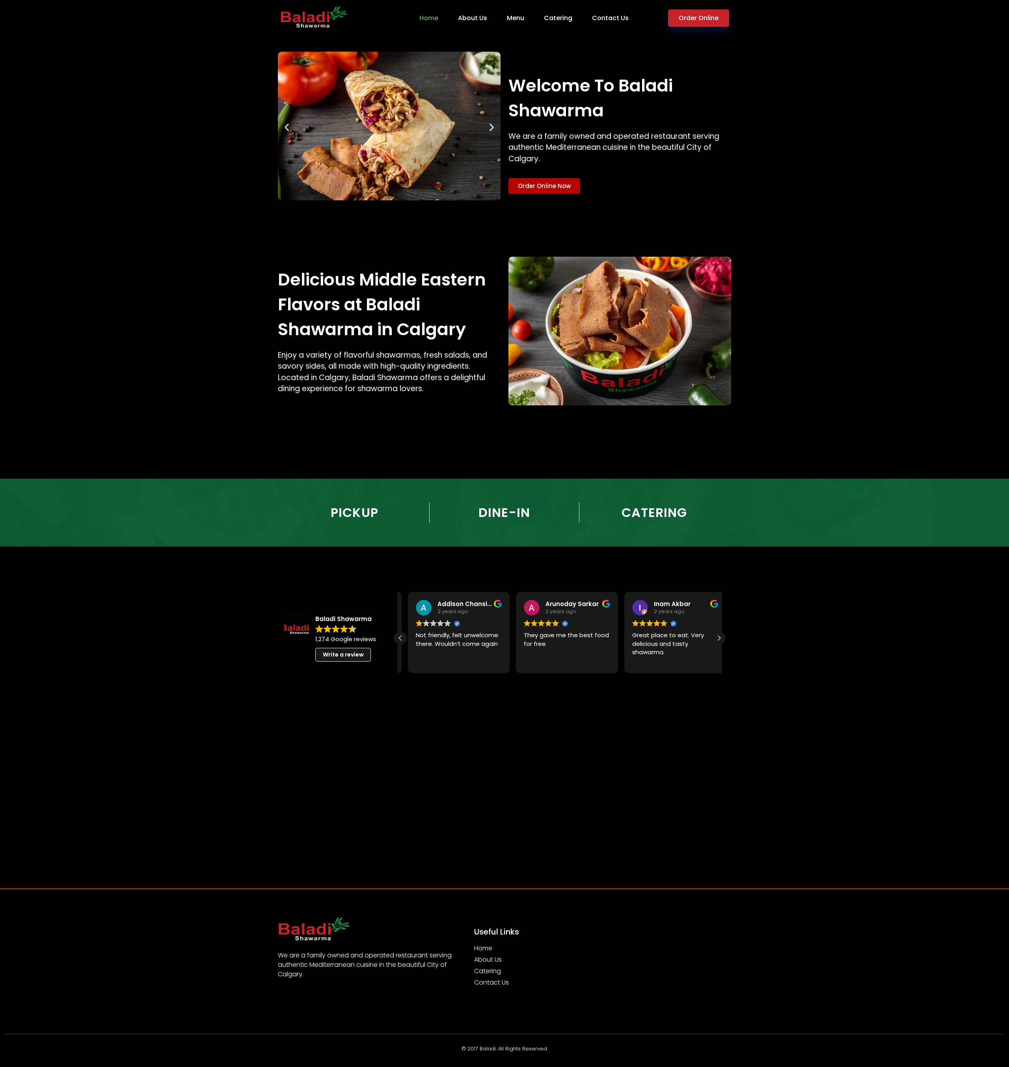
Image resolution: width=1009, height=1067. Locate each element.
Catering (558, 17)
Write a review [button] (343, 654)
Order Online (699, 17)
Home (428, 17)
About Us (472, 17)
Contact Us (610, 17)
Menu (515, 17)
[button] (287, 127)
